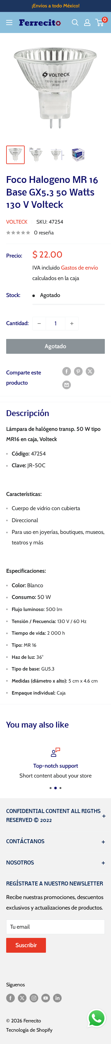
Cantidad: (17, 323)
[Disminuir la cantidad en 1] (39, 323)
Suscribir (26, 945)
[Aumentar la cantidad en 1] (71, 323)
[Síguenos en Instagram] (34, 997)
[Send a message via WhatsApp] (96, 1018)
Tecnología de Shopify (29, 1030)
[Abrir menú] (9, 22)
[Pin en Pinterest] (78, 371)
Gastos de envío (79, 267)
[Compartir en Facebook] (66, 371)
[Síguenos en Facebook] (10, 997)
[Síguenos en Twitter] (22, 997)
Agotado (55, 346)
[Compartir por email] (66, 384)
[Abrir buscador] (75, 22)
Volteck (16, 222)
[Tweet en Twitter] (90, 371)
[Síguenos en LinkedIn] (57, 997)
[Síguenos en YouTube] (45, 997)
